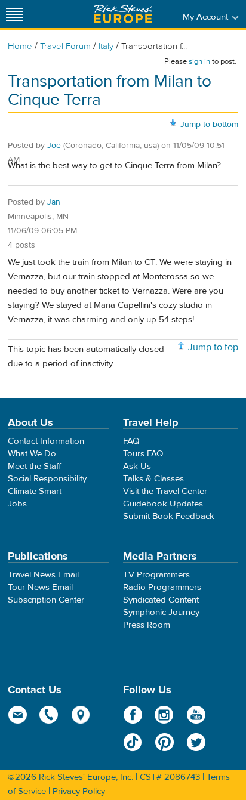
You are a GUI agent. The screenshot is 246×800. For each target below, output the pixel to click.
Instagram (164, 714)
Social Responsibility (47, 478)
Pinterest (164, 742)
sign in (199, 61)
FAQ (131, 441)
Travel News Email (43, 574)
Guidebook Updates (163, 503)
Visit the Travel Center (165, 491)
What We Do (32, 453)
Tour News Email (40, 587)
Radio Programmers (162, 587)
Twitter (196, 742)
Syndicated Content (161, 600)
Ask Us (137, 466)
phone (49, 714)
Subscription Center (46, 600)
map (81, 714)
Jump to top (213, 347)
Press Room (146, 625)
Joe (54, 145)
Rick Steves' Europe (123, 14)
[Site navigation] (15, 14)
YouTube (196, 714)
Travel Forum (65, 46)
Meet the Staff (34, 466)
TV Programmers (156, 574)
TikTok (133, 742)
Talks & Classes (153, 478)
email (17, 714)
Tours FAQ (143, 453)
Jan (53, 202)
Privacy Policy (79, 791)
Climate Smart (34, 491)
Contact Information (46, 441)
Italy (106, 46)
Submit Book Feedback (168, 516)
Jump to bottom (209, 124)
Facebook (133, 714)
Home (20, 46)
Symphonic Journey (161, 612)
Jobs (17, 503)
